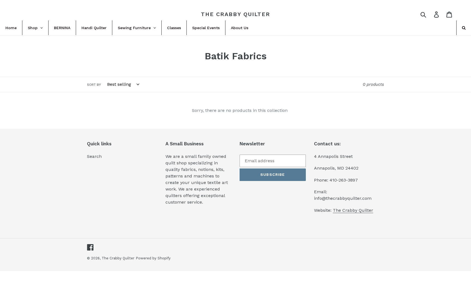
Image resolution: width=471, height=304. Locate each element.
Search (94, 156)
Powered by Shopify (153, 258)
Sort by (94, 85)
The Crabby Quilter (235, 14)
